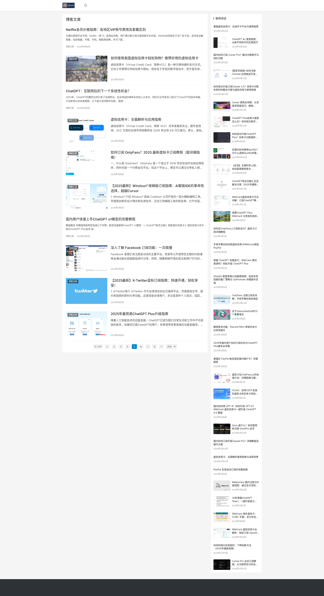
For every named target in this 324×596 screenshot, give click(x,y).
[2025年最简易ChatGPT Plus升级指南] (86, 324)
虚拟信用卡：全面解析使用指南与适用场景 (235, 456)
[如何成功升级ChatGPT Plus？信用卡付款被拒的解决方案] (221, 137)
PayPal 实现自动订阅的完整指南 (230, 469)
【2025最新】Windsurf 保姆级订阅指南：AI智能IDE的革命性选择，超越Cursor (157, 188)
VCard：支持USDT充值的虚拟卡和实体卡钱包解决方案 (245, 393)
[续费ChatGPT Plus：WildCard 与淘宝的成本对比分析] (221, 216)
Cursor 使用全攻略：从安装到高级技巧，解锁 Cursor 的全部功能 (245, 105)
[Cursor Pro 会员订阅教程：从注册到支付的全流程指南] (221, 564)
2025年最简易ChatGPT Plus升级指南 (139, 314)
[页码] (174, 346)
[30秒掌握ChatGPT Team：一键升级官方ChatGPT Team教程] (221, 501)
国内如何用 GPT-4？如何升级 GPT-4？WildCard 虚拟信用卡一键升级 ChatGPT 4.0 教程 (234, 409)
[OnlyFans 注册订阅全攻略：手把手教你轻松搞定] (221, 299)
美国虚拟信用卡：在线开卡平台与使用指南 (235, 26)
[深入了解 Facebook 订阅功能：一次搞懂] (86, 258)
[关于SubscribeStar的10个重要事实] (221, 314)
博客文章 (70, 46)
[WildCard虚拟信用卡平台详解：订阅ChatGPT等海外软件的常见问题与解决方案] (221, 200)
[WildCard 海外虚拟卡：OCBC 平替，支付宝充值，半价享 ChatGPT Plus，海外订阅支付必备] (221, 517)
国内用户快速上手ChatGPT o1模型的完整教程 (100, 219)
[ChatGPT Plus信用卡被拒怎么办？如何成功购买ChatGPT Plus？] (221, 121)
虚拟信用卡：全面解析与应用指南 (136, 120)
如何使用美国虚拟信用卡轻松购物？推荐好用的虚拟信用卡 (154, 58)
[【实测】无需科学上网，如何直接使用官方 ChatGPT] (221, 169)
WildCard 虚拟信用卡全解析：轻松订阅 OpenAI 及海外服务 (245, 532)
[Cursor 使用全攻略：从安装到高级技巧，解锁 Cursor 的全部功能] (221, 106)
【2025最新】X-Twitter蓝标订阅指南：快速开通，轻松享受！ (154, 282)
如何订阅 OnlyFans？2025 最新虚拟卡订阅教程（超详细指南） (155, 154)
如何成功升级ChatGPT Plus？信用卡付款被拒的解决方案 (245, 137)
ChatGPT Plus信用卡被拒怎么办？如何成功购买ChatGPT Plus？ (245, 121)
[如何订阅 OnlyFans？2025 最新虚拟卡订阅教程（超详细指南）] (86, 163)
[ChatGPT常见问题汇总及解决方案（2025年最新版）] (221, 184)
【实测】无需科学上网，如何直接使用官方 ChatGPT (245, 168)
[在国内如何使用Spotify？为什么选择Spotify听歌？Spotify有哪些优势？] (221, 153)
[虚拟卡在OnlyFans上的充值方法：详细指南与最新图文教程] (221, 378)
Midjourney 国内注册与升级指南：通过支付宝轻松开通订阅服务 (245, 485)
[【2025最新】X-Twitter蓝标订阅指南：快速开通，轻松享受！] (86, 291)
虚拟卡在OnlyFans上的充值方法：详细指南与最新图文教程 (245, 377)
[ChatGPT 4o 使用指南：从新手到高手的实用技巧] (221, 42)
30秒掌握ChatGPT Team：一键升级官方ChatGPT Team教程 (243, 501)
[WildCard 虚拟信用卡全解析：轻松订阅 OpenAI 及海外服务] (221, 533)
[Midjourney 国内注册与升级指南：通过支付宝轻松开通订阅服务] (221, 485)
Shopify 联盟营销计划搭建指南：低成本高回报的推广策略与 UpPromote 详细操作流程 (235, 279)
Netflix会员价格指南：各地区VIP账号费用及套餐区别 (106, 30)
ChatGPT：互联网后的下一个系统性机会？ (98, 91)
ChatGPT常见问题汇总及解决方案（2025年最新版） (245, 184)
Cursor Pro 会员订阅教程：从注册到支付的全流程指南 (245, 564)
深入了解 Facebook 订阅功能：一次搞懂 (141, 248)
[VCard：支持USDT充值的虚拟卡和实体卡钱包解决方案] (221, 394)
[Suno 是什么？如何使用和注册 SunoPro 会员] (221, 429)
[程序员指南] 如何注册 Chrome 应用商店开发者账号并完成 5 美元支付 (245, 74)
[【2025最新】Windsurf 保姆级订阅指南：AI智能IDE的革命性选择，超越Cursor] (86, 196)
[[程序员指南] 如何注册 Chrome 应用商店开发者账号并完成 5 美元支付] (221, 74)
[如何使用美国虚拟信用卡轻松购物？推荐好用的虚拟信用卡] (86, 69)
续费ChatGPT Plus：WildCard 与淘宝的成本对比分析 (244, 216)
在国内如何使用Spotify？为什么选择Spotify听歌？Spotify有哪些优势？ (245, 153)
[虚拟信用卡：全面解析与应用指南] (86, 130)
